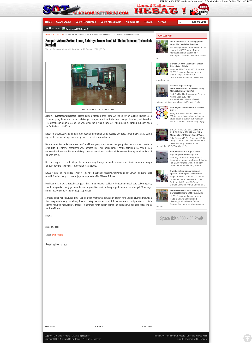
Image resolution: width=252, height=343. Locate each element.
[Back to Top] (247, 338)
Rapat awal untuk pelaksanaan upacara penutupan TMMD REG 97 (186, 172)
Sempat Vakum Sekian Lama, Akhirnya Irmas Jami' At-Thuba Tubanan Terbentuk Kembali (98, 43)
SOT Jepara (57, 34)
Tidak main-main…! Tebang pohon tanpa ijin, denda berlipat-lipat (186, 43)
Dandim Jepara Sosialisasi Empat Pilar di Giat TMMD (186, 65)
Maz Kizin (76, 336)
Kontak (162, 21)
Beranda (99, 327)
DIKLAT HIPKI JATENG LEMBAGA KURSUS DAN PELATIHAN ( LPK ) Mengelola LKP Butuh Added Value (187, 132)
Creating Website (62, 336)
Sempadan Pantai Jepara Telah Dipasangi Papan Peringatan (185, 153)
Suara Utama (63, 21)
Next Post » (147, 327)
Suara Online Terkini (71, 339)
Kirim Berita (132, 21)
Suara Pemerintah (85, 21)
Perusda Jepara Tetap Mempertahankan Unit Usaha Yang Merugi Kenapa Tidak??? (187, 88)
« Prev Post (50, 327)
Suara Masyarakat (110, 21)
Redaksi (148, 21)
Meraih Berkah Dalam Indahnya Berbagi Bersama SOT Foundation (186, 191)
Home (48, 21)
